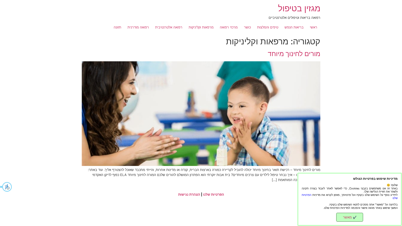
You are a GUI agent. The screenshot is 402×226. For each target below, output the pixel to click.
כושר (247, 27)
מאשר (350, 217)
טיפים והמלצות (267, 27)
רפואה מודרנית (138, 27)
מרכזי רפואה (229, 27)
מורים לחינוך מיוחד (294, 54)
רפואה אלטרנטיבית (168, 27)
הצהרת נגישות (189, 194)
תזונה (117, 27)
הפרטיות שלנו (213, 194)
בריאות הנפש (294, 27)
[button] (6, 187)
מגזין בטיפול (299, 8)
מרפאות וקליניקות (201, 27)
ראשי (313, 27)
